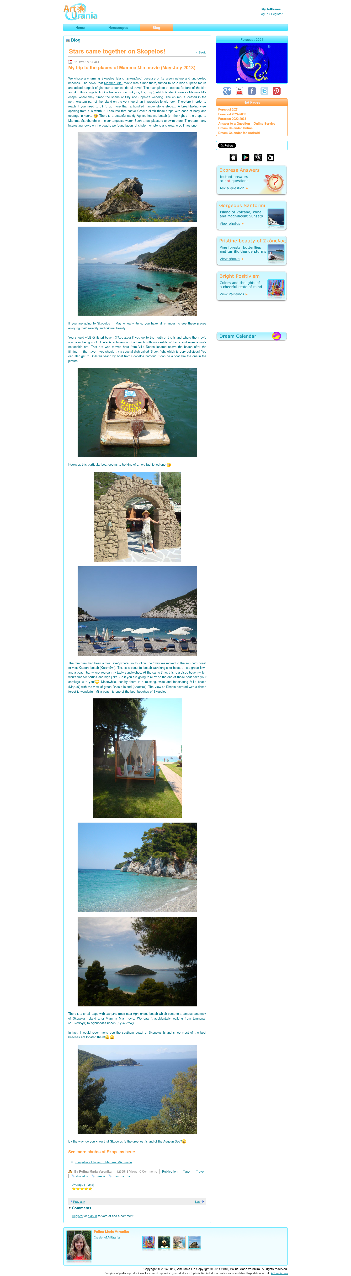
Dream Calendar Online (235, 128)
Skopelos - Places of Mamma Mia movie (103, 1162)
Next (198, 1201)
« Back (201, 52)
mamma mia (121, 1176)
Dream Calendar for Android (239, 132)
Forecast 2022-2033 (232, 118)
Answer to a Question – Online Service (246, 123)
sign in (92, 1215)
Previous (79, 1201)
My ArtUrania (271, 9)
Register (276, 13)
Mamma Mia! (113, 82)
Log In (264, 13)
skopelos (82, 1176)
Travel (200, 1171)
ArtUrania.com (279, 1273)
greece (100, 1176)
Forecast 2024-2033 (232, 114)
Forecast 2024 (228, 109)
